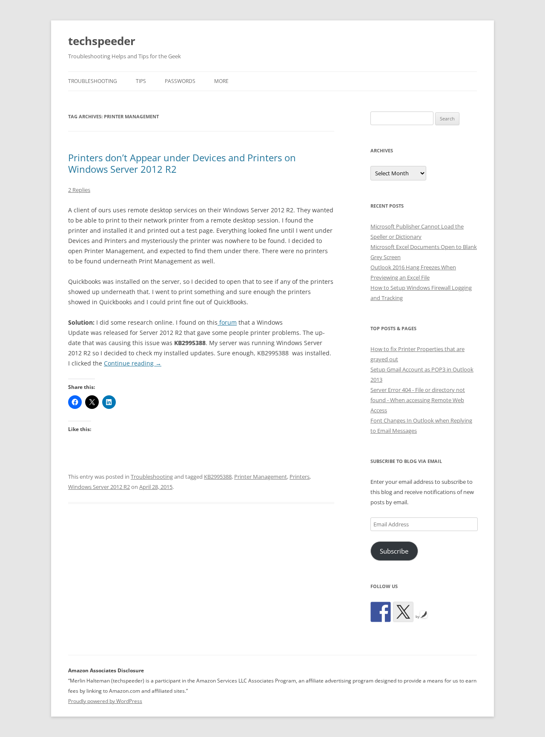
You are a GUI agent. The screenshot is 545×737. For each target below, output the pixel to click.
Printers (300, 476)
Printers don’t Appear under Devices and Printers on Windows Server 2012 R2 (182, 163)
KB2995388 (218, 476)
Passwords (180, 81)
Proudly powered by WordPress (105, 701)
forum (227, 322)
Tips (141, 81)
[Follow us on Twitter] (403, 612)
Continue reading (132, 363)
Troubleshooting (92, 81)
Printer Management (260, 476)
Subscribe (394, 551)
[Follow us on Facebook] (380, 612)
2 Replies (79, 190)
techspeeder (101, 41)
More (221, 81)
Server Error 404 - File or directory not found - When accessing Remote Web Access (417, 400)
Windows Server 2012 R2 (99, 487)
